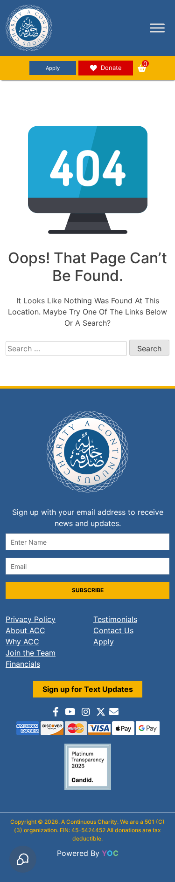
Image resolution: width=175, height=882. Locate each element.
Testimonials (115, 619)
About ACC (25, 630)
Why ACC (22, 641)
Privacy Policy (31, 619)
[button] (142, 68)
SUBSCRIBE (88, 590)
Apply (53, 68)
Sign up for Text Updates (87, 689)
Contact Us (113, 630)
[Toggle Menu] (157, 27)
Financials (23, 664)
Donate (111, 67)
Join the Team (31, 652)
